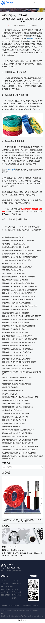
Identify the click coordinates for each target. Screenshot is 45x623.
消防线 (14, 598)
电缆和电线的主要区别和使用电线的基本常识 (17, 433)
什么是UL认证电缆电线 (9, 394)
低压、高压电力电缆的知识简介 (12, 270)
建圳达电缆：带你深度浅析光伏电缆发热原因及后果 (19, 306)
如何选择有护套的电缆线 (10, 387)
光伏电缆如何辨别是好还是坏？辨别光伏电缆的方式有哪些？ (22, 250)
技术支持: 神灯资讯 (22, 620)
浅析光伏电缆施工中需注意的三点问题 (15, 365)
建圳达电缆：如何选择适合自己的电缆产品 (16, 352)
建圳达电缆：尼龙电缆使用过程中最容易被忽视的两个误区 (21, 316)
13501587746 (9, 547)
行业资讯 (22, 15)
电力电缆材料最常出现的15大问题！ (14, 423)
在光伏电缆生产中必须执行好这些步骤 (15, 280)
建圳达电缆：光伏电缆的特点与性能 (14, 420)
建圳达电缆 (22, 219)
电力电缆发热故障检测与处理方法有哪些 (15, 247)
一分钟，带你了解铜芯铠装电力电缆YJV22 (16, 404)
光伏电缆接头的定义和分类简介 (12, 263)
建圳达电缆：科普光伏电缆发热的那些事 (15, 323)
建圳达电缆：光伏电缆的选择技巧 (13, 329)
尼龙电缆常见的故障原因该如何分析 (14, 237)
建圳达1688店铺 (14, 605)
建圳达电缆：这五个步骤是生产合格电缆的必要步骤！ (20, 290)
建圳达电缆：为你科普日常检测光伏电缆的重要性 (18, 326)
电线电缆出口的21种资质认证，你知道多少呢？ (18, 407)
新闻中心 (12, 15)
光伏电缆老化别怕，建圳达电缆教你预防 (15, 313)
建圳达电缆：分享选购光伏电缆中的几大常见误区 (21, 230)
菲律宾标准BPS (6, 586)
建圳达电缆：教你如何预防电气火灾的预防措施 (18, 240)
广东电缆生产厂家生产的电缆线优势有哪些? (16, 384)
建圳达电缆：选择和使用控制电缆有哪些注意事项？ (19, 362)
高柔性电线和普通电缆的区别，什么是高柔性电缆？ (19, 453)
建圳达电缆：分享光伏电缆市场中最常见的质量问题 (19, 286)
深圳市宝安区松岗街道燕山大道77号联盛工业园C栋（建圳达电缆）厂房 (22, 554)
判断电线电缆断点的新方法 (11, 427)
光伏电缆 (11, 170)
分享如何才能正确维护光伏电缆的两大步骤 (16, 260)
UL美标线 (4, 592)
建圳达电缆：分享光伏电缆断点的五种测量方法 (21, 227)
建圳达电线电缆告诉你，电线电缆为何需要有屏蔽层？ (20, 440)
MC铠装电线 (5, 595)
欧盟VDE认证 (6, 589)
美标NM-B (4, 583)
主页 (4, 15)
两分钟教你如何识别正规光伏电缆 (13, 244)
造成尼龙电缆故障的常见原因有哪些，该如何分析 (18, 277)
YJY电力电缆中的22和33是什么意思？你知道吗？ (18, 430)
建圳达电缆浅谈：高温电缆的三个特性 (15, 355)
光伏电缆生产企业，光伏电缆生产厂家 (15, 417)
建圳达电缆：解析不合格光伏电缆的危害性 (16, 359)
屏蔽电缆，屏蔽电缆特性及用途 (12, 381)
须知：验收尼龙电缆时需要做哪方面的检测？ (17, 369)
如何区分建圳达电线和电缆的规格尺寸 (15, 436)
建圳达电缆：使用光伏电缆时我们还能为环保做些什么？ (21, 319)
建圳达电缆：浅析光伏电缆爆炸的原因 (15, 309)
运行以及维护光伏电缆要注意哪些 (13, 273)
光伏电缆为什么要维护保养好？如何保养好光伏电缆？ (20, 257)
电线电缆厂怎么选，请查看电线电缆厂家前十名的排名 (20, 446)
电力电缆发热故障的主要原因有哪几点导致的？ (18, 254)
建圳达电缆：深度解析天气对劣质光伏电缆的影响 (18, 342)
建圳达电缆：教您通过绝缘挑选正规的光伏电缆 (18, 283)
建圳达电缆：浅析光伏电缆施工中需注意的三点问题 (19, 339)
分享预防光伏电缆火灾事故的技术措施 (15, 332)
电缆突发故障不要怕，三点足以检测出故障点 (17, 336)
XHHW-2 (4, 581)
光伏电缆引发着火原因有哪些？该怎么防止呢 (17, 267)
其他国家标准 (16, 595)
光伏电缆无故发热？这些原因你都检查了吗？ (17, 346)
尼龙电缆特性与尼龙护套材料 (12, 410)
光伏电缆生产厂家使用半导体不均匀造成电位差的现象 (20, 397)
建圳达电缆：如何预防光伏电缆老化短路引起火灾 (18, 293)
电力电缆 (15, 589)
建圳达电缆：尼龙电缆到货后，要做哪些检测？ (18, 349)
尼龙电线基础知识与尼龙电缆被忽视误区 (15, 413)
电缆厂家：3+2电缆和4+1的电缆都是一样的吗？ (18, 377)
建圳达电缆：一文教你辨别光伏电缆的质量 (16, 303)
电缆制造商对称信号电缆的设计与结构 (15, 400)
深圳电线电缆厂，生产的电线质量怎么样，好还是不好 (20, 450)
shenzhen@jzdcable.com (13, 550)
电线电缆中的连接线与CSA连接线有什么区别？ (18, 443)
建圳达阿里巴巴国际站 (30, 605)
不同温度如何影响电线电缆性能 (12, 390)
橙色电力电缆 (16, 592)
